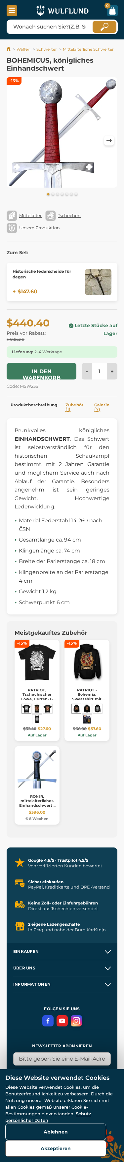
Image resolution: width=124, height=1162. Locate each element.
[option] (62, 133)
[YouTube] (62, 1020)
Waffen (23, 49)
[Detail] (98, 282)
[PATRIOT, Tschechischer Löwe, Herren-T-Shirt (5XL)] (48, 709)
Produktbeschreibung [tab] (34, 404)
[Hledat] (104, 27)
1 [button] (48, 194)
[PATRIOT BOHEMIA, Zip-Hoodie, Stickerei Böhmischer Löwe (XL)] (87, 719)
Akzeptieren (56, 1148)
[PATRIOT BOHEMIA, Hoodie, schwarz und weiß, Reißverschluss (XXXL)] (98, 709)
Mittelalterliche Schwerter (88, 49)
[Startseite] (9, 49)
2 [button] (53, 194)
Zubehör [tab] (74, 407)
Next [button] (109, 140)
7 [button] (76, 194)
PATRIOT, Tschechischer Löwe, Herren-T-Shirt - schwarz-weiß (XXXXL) (37, 699)
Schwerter (46, 49)
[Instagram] (76, 1020)
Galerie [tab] (102, 407)
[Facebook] (48, 1020)
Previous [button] (15, 140)
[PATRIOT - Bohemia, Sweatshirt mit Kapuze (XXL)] (76, 709)
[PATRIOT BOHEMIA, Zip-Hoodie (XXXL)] (87, 709)
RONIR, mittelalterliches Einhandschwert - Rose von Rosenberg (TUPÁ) (37, 805)
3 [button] (57, 194)
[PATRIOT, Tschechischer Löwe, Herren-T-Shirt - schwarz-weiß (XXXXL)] (26, 709)
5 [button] (66, 194)
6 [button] (71, 194)
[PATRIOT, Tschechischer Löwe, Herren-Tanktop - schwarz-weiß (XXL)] (37, 719)
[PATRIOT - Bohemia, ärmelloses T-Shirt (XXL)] (37, 709)
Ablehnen (56, 1132)
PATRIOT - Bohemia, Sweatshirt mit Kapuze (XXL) (87, 697)
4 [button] (62, 194)
